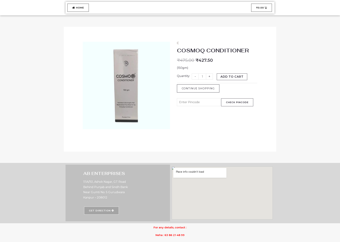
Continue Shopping (198, 88)
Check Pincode (237, 102)
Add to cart (231, 76)
